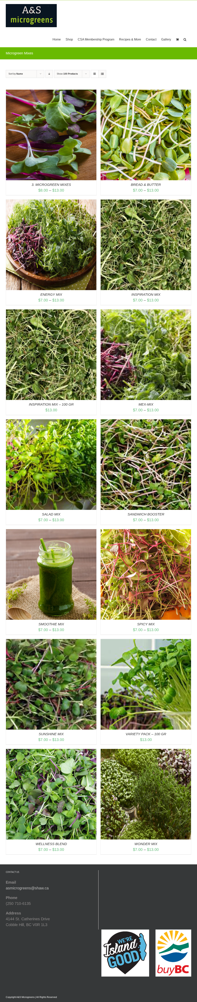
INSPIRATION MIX (145, 294)
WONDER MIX (145, 844)
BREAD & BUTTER (146, 185)
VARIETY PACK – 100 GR (146, 734)
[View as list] (102, 74)
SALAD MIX (51, 514)
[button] (185, 39)
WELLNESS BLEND (51, 844)
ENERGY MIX (51, 294)
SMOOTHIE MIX (51, 624)
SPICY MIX (146, 624)
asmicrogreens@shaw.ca (27, 888)
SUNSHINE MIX (51, 734)
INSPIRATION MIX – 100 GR (51, 404)
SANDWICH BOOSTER (146, 514)
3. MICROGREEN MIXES (51, 185)
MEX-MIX (146, 404)
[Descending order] (49, 74)
